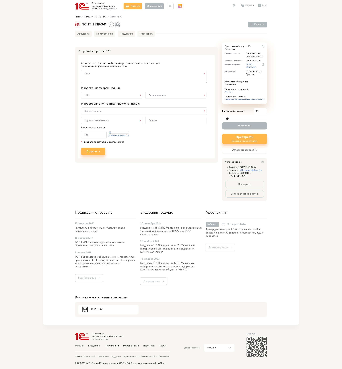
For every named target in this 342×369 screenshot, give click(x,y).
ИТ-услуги (228, 92)
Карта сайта (164, 357)
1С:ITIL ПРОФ (101, 17)
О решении (83, 34)
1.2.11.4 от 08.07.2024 (251, 66)
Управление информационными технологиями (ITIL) (244, 99)
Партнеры (149, 345)
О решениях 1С (90, 357)
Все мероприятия (218, 247)
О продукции (154, 6)
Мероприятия (131, 345)
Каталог (89, 17)
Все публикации (87, 278)
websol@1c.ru (159, 363)
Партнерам (146, 34)
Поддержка (126, 34)
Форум (162, 345)
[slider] (227, 118)
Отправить (93, 151)
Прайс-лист (103, 357)
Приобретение (104, 34)
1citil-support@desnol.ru (250, 170)
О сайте (78, 357)
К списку (259, 24)
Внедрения (94, 345)
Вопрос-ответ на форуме (244, 194)
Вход (264, 5)
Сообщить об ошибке (147, 357)
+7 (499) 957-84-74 (247, 167)
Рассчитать (245, 125)
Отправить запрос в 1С (244, 150)
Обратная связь (129, 357)
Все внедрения (152, 281)
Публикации (112, 345)
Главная (78, 17)
